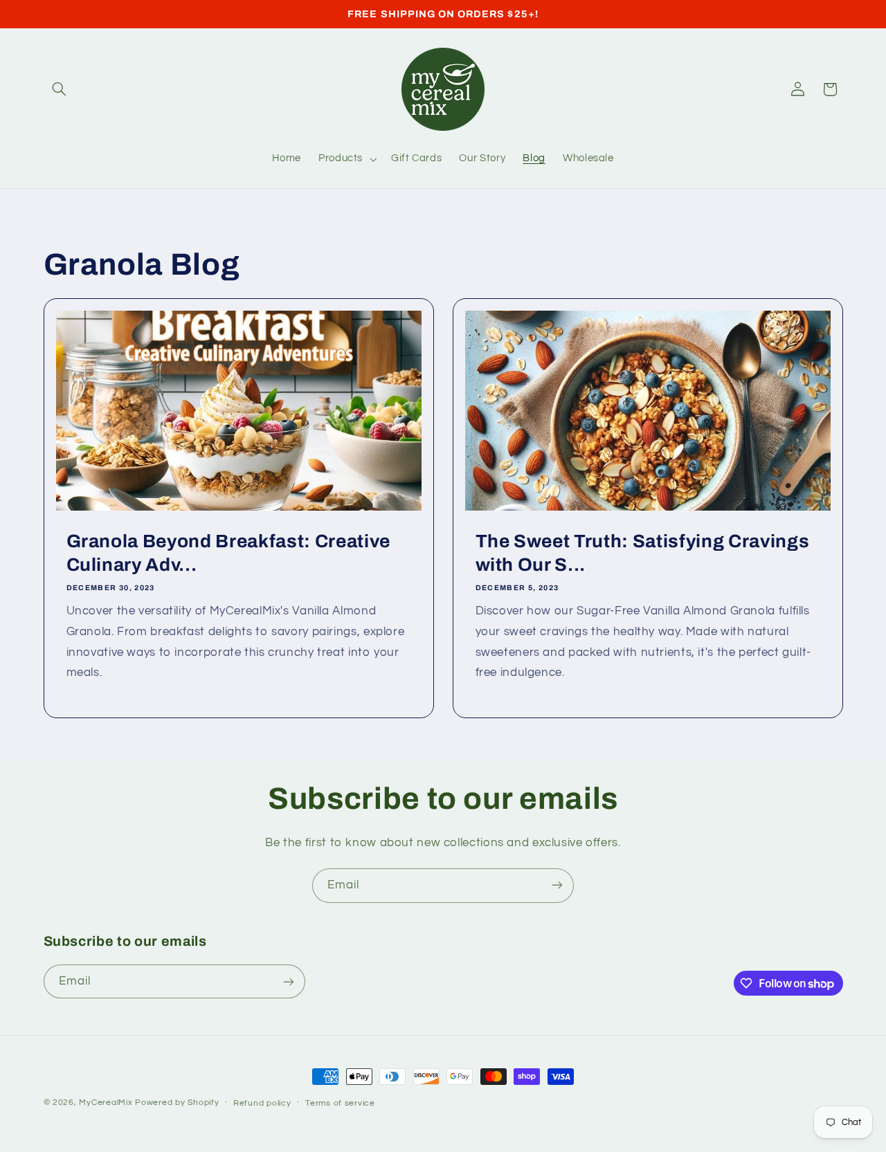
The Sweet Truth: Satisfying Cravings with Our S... (643, 553)
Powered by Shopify (177, 1102)
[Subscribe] (557, 885)
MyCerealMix (105, 1102)
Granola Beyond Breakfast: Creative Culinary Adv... (228, 553)
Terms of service (340, 1103)
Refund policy (262, 1103)
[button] (59, 89)
